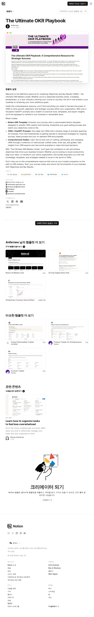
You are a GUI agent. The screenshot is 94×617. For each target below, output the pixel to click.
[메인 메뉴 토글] (90, 3)
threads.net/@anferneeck (16, 187)
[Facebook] (17, 201)
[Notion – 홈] (4, 4)
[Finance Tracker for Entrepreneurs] (68, 329)
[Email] (21, 201)
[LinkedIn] (12, 201)
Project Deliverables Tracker (22, 342)
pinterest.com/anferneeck (16, 194)
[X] (8, 201)
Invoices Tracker (17, 371)
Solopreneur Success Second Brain (20, 300)
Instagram (11, 189)
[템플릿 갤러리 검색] (85, 11)
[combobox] (73, 11)
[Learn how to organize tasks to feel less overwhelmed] (26, 404)
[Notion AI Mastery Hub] (26, 260)
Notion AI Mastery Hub (15, 273)
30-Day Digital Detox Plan (58, 273)
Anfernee (14, 25)
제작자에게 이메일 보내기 (16, 182)
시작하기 (47, 500)
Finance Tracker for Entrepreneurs (68, 342)
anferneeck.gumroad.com (16, 184)
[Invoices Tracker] (26, 358)
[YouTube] (24, 533)
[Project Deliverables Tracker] (26, 329)
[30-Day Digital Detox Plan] (68, 260)
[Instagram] (8, 533)
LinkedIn (11, 191)
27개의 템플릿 (15, 27)
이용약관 (8, 207)
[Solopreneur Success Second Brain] (26, 287)
